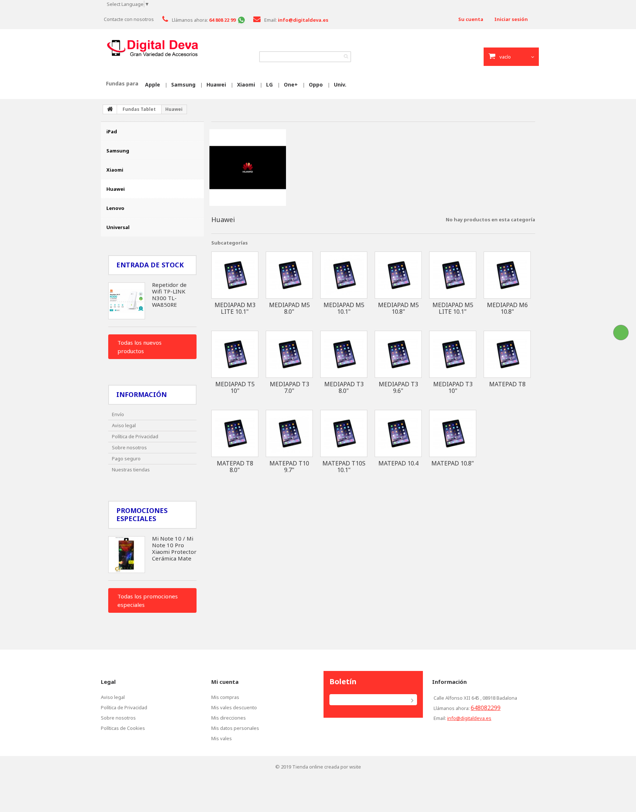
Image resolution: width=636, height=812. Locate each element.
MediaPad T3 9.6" (398, 387)
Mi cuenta (225, 681)
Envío (118, 414)
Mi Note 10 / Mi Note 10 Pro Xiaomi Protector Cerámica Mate (174, 548)
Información (141, 394)
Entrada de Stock (150, 264)
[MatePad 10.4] (398, 433)
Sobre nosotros (129, 447)
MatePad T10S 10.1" (343, 466)
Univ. (340, 84)
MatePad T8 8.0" (235, 466)
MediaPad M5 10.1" (344, 308)
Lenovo (115, 208)
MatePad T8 (507, 384)
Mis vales (221, 738)
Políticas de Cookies (123, 728)
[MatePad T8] (507, 354)
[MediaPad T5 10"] (234, 354)
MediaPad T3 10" (453, 387)
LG (269, 84)
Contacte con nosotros (129, 19)
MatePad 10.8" (452, 463)
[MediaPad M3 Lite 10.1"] (234, 275)
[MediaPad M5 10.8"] (398, 275)
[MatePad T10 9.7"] (289, 433)
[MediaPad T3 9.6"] (398, 354)
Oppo (316, 84)
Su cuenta (470, 19)
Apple (152, 84)
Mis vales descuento (234, 707)
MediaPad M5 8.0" (289, 308)
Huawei (216, 84)
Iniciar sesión (511, 19)
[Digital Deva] (152, 48)
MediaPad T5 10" (235, 387)
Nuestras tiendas (131, 469)
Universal (118, 227)
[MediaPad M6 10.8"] (507, 275)
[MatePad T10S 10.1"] (343, 433)
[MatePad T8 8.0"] (234, 433)
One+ (291, 84)
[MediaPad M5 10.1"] (343, 275)
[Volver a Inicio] (110, 109)
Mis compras (225, 697)
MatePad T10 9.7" (289, 466)
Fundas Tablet (139, 109)
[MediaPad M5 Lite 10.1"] (452, 275)
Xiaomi (246, 84)
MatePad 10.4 (398, 463)
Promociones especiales (141, 514)
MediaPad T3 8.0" (344, 387)
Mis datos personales (235, 728)
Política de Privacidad (135, 436)
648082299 (486, 707)
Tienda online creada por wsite (326, 766)
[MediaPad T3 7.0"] (289, 354)
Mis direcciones (228, 718)
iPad (111, 131)
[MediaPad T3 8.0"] (343, 354)
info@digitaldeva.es (469, 718)
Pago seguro (126, 458)
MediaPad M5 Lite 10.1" (452, 308)
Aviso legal (124, 425)
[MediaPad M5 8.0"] (289, 275)
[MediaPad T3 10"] (452, 354)
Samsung (183, 84)
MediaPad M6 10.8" (507, 308)
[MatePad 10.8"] (452, 433)
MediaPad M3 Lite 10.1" (235, 308)
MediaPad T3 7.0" (289, 387)
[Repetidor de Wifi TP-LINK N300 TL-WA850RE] (126, 300)
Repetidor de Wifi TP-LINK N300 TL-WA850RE (169, 294)
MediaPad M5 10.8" (398, 308)
